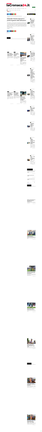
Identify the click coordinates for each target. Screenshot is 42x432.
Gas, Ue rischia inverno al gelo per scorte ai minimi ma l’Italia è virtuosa (10, 54)
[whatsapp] (14, 14)
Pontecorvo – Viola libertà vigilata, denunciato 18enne (32, 125)
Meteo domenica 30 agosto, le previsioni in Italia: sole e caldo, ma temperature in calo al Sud (23, 59)
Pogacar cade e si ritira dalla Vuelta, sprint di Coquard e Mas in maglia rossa (31, 345)
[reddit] (15, 14)
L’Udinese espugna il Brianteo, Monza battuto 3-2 (31, 236)
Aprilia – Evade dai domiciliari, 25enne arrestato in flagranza (32, 109)
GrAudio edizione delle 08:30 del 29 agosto (31, 171)
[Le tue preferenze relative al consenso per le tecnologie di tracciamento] (41, 431)
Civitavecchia (18, 8)
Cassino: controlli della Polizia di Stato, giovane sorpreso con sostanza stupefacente (32, 93)
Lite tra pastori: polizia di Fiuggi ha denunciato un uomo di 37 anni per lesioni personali (32, 54)
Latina (25, 8)
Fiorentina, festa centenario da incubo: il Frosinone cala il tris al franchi (31, 272)
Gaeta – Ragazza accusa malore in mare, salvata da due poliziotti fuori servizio (32, 141)
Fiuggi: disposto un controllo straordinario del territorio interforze (32, 21)
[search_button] (35, 10)
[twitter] (9, 14)
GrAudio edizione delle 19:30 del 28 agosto (31, 179)
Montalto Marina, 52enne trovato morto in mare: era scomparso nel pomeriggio (23, 98)
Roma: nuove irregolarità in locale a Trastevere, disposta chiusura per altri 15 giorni (32, 38)
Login (33, 7)
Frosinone (23, 8)
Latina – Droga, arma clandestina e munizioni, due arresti (32, 158)
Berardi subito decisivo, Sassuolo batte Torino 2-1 (31, 309)
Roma (13, 8)
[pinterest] (12, 14)
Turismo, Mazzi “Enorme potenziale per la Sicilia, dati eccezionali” (31, 384)
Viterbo (15, 8)
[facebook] (7, 14)
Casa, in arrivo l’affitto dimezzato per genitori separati (16, 54)
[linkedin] (10, 14)
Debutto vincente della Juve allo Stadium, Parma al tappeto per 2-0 (31, 200)
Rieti (21, 8)
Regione (11, 8)
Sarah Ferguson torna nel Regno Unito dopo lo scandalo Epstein (16, 93)
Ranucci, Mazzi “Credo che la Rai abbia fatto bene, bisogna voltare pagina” (31, 421)
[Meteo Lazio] (28, 183)
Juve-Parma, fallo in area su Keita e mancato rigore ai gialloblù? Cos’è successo (10, 94)
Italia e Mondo (8, 8)
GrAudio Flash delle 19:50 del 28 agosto (30, 175)
